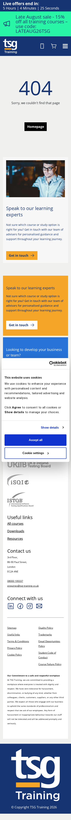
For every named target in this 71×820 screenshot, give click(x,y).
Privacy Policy (14, 648)
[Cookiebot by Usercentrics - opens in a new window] (50, 363)
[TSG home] (10, 45)
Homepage (35, 126)
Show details (50, 427)
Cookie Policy (14, 654)
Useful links (13, 634)
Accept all (35, 440)
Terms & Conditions (18, 641)
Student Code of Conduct (47, 655)
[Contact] (39, 606)
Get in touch (18, 255)
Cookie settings (33, 453)
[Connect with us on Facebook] (20, 606)
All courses (15, 523)
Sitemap (11, 628)
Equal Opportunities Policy (49, 644)
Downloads (15, 531)
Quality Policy (45, 628)
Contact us (19, 551)
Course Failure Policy (49, 664)
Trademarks (45, 634)
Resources (15, 538)
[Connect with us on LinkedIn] (10, 606)
